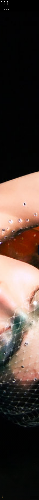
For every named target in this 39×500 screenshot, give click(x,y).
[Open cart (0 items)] (2, 497)
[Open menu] (36, 3)
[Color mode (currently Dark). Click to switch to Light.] (2, 496)
